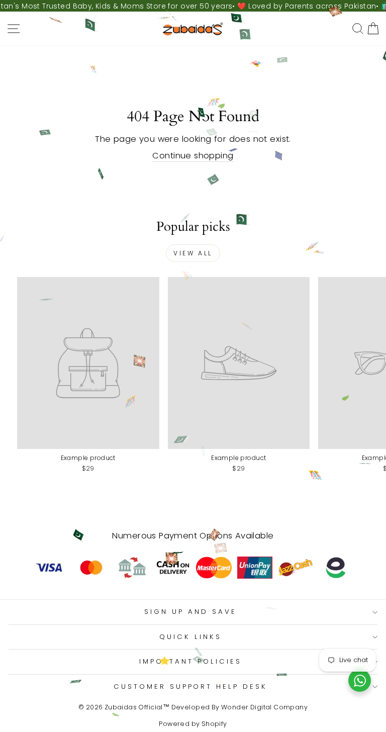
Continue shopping (192, 155)
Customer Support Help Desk (190, 686)
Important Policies (190, 661)
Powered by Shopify (193, 723)
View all (193, 253)
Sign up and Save (190, 611)
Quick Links (190, 637)
